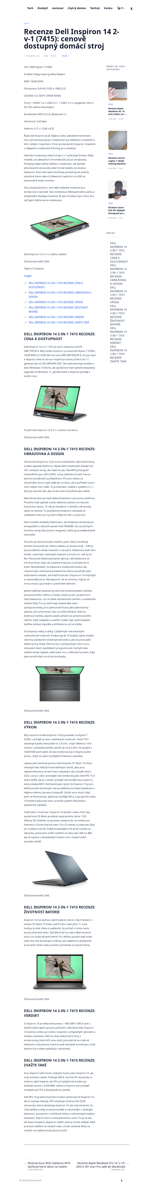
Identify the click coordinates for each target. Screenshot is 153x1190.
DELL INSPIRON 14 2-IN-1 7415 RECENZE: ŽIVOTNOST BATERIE (118, 315)
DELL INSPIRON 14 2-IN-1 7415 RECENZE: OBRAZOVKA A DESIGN (118, 274)
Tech (26, 23)
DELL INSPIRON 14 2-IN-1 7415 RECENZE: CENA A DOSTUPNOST (119, 252)
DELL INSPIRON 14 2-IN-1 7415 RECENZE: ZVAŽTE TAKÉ (59, 322)
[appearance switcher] (132, 8)
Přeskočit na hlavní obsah (38, 2)
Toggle (28, 275)
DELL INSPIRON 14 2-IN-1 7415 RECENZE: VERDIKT (56, 317)
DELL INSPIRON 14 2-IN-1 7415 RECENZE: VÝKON (56, 302)
